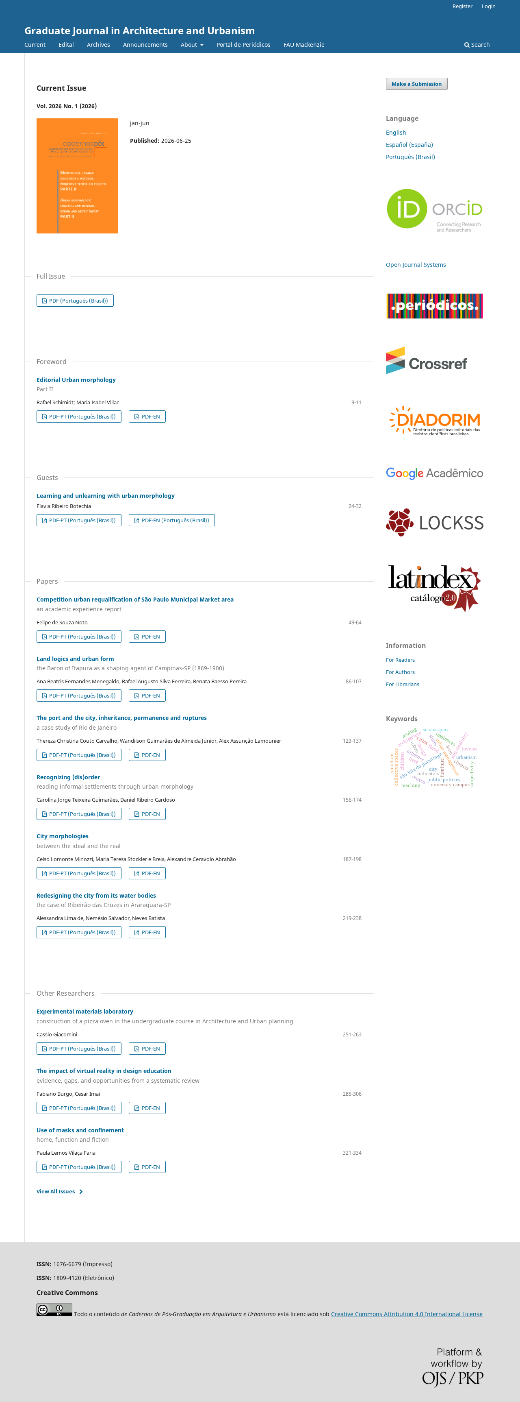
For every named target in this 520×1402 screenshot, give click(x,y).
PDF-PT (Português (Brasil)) (82, 416)
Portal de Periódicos (244, 44)
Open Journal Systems (416, 264)
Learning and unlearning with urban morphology (106, 495)
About (190, 44)
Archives (98, 44)
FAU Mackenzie (304, 44)
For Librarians (402, 684)
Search (480, 44)
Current (35, 44)
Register (462, 6)
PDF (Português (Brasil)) (78, 300)
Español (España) (409, 144)
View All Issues (56, 1191)
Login (489, 6)
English (396, 132)
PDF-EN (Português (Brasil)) (175, 520)
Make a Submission (417, 83)
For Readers (400, 659)
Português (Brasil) (410, 157)
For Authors (400, 672)
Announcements (145, 44)
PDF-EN (150, 416)
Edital (66, 44)
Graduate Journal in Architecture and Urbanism (139, 30)
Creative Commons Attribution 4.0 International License (407, 1314)
